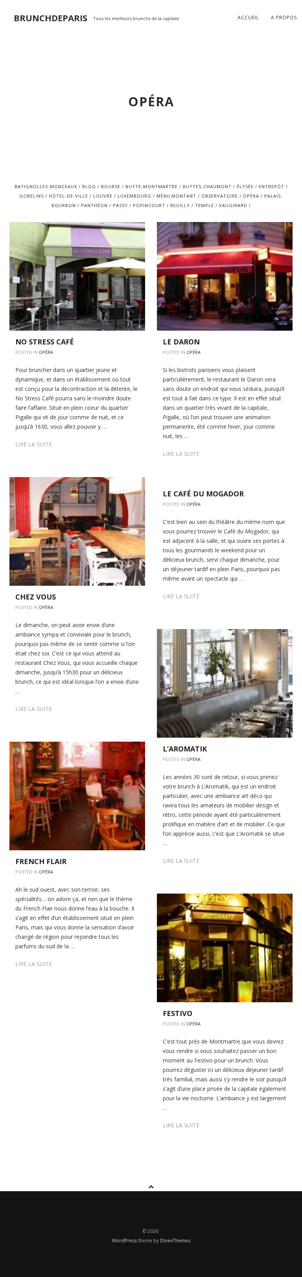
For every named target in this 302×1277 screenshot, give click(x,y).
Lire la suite (33, 444)
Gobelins (31, 196)
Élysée (245, 186)
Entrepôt (271, 186)
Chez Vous (35, 596)
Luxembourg (134, 196)
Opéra (251, 196)
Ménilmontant (176, 196)
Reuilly (180, 205)
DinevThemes (175, 1240)
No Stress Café (44, 341)
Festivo (177, 1013)
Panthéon (94, 205)
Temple (204, 205)
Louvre (102, 196)
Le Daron (181, 341)
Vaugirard (233, 205)
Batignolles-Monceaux (46, 186)
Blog (89, 186)
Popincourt (149, 205)
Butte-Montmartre (151, 186)
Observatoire (219, 196)
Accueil (248, 17)
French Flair (40, 861)
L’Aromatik (185, 748)
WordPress (125, 1240)
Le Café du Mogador (203, 493)
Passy (120, 205)
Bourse (110, 186)
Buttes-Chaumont (207, 186)
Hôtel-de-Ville (68, 196)
